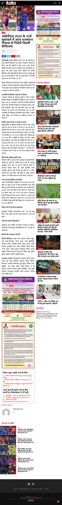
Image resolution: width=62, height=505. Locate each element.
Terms (46, 489)
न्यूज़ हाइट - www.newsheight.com (17, 395)
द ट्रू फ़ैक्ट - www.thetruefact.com (17, 397)
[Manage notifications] (58, 501)
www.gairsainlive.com (50, 314)
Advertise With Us (25, 489)
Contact (35, 489)
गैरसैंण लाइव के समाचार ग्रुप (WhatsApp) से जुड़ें (17, 377)
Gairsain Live (12, 50)
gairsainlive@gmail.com (48, 316)
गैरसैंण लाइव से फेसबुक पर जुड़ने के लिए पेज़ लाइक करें (18, 385)
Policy (41, 489)
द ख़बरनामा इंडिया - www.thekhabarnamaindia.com (15, 400)
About (16, 489)
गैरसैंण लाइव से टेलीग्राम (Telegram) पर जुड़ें (17, 381)
